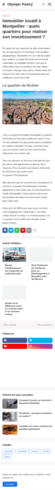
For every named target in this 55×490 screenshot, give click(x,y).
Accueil (5, 16)
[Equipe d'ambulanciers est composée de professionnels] (14, 254)
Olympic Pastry (20, 4)
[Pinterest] (23, 230)
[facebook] (14, 340)
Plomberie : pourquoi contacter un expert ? (35, 414)
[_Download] (14, 364)
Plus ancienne (44, 325)
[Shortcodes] (14, 382)
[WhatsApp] (17, 230)
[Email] (28, 230)
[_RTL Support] (14, 370)
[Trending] (40, 370)
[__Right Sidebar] (40, 352)
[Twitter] (11, 230)
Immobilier (22, 451)
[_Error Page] (40, 364)
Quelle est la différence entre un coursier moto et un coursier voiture (14, 308)
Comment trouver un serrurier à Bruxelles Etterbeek (35, 401)
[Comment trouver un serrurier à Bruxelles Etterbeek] (9, 404)
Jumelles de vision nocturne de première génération (35, 427)
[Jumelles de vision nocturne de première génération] (9, 430)
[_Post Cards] (14, 358)
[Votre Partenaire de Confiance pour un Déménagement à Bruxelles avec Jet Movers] (40, 254)
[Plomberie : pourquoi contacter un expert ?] (9, 417)
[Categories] (14, 376)
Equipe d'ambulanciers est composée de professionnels (14, 269)
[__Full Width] (14, 352)
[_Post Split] (40, 358)
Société (45, 451)
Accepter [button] (10, 484)
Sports (7, 456)
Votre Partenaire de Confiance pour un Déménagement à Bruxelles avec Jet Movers (40, 272)
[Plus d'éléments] (34, 230)
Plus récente (10, 325)
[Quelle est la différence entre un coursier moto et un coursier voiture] (14, 292)
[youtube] (14, 346)
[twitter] (40, 340)
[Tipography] (40, 376)
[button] (3, 4)
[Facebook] (5, 230)
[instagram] (40, 346)
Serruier (34, 451)
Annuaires (8, 451)
